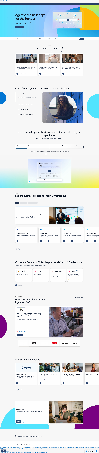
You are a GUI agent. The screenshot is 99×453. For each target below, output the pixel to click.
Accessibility (36, 448)
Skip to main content (3, 0)
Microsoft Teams (31, 447)
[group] (26, 235)
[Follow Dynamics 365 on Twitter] (25, 444)
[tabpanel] (49, 167)
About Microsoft (7, 448)
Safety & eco (36, 452)
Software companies (93, 447)
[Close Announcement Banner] (82, 4)
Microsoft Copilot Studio (32, 328)
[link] (17, 39)
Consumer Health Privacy (4, 452)
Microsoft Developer (52, 447)
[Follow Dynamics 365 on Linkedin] (27, 444)
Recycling (40, 452)
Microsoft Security (7, 447)
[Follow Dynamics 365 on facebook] (32, 444)
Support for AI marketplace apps (67, 447)
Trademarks (32, 452)
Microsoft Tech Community (77, 447)
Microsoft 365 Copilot (22, 331)
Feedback (3, 450)
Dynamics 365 (12, 447)
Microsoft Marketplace (85, 447)
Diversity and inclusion (30, 448)
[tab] (21, 146)
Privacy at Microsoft (19, 448)
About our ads (44, 452)
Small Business (44, 447)
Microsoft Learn (59, 447)
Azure (48, 447)
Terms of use (28, 452)
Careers (3, 448)
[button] (68, 20)
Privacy (19, 452)
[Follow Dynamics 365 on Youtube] (29, 444)
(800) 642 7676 (26, 422)
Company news (13, 448)
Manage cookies (23, 452)
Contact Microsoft (15, 452)
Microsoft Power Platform (24, 447)
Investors (24, 448)
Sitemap (10, 452)
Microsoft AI (2, 447)
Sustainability (40, 448)
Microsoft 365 (17, 447)
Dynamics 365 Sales (50, 154)
